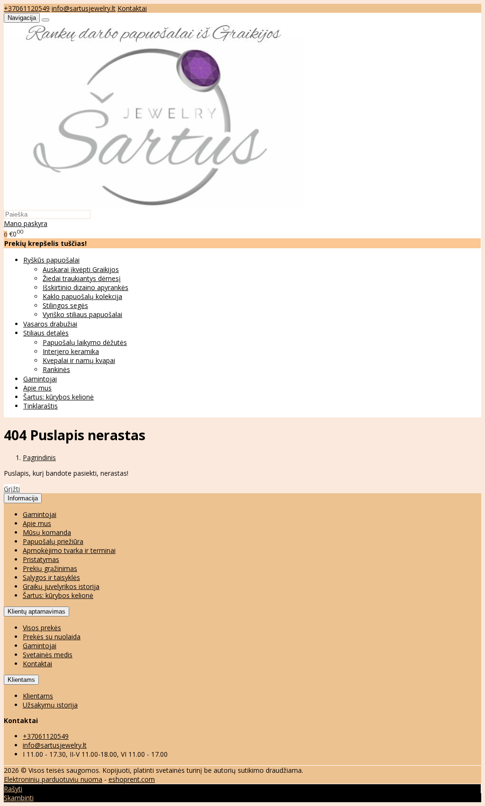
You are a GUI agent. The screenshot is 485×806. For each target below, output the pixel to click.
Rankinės (56, 369)
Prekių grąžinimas (50, 568)
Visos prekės (42, 627)
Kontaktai (132, 8)
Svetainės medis (47, 654)
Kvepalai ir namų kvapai (79, 360)
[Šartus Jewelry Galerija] (153, 204)
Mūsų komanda (47, 532)
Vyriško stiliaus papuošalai (82, 314)
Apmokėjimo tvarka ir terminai (69, 550)
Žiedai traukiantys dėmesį (82, 278)
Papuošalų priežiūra (53, 541)
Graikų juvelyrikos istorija (61, 586)
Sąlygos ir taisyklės (51, 577)
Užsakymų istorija (50, 704)
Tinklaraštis (40, 405)
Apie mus (37, 387)
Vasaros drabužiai (50, 323)
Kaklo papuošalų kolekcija (82, 296)
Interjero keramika (71, 351)
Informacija (23, 498)
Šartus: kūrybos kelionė (58, 396)
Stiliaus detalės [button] (46, 332)
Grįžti (12, 488)
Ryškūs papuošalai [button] (51, 259)
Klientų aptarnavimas (36, 611)
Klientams (21, 679)
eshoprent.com (131, 779)
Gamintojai (40, 378)
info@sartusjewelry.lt (84, 8)
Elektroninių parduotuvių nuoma (53, 779)
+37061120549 (27, 8)
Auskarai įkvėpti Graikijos (81, 269)
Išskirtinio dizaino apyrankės (85, 287)
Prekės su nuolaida (52, 636)
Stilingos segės (65, 305)
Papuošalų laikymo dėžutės (85, 342)
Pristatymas (41, 559)
